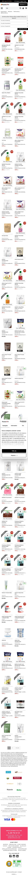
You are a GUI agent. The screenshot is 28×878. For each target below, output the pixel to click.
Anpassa (13, 455)
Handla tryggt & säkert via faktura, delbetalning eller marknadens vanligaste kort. (14, 816)
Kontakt (5, 846)
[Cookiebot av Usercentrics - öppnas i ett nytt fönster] (20, 422)
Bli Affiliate (23, 846)
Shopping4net (4, 11)
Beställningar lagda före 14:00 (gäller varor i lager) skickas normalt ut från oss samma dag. (14, 805)
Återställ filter (23, 29)
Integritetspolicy (17, 847)
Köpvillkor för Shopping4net (9, 849)
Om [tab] (23, 425)
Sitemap (20, 872)
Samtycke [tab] (5, 425)
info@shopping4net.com (14, 838)
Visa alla (17, 748)
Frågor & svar (12, 844)
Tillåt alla (14, 450)
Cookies (9, 847)
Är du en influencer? (14, 846)
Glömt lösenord (21, 844)
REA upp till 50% (7, 1)
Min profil (5, 844)
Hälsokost (10, 11)
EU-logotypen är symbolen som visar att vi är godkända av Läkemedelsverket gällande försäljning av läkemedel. (14, 810)
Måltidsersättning (4, 13)
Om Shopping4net (22, 849)
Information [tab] (14, 425)
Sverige (14, 874)
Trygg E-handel (22, 850)
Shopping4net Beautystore (10, 850)
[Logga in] (23, 8)
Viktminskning (16, 11)
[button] (26, 8)
